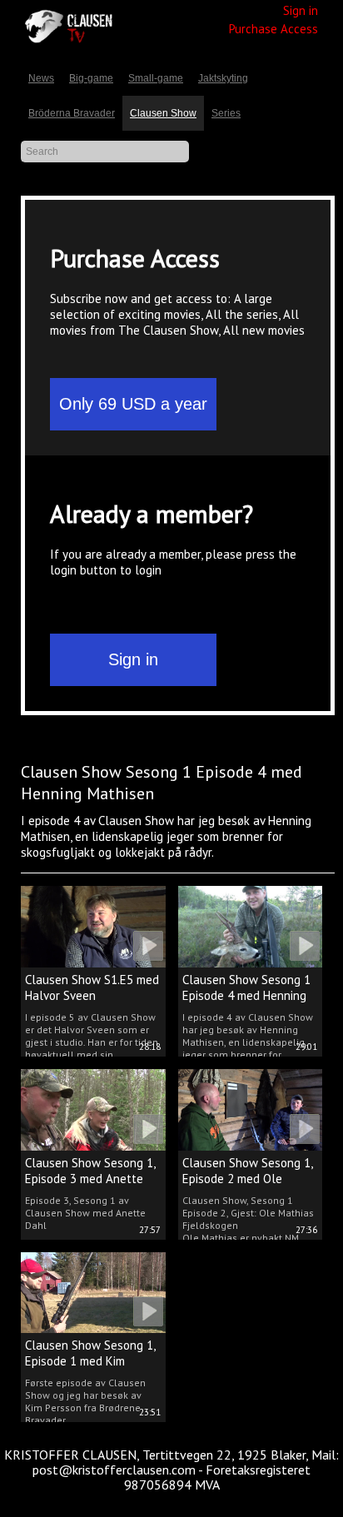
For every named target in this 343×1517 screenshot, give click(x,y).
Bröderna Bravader (71, 113)
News (41, 78)
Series (226, 113)
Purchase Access (273, 29)
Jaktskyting (223, 78)
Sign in (300, 10)
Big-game (91, 78)
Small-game (155, 78)
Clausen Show (163, 113)
